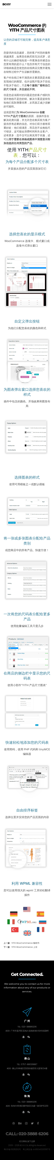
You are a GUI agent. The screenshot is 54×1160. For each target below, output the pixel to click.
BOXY (6, 4)
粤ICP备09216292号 (12, 1149)
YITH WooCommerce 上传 (20, 947)
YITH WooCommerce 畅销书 (21, 943)
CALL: (27, 1134)
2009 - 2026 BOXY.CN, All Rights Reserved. (27, 1145)
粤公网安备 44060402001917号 (36, 1149)
